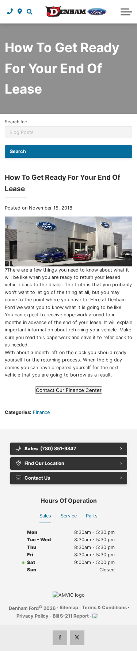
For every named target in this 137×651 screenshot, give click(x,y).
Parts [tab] (92, 516)
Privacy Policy (32, 616)
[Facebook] (60, 637)
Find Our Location (44, 463)
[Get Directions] (19, 12)
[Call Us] (10, 12)
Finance (41, 412)
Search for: (16, 121)
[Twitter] (77, 637)
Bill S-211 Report (71, 616)
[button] (29, 12)
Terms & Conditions (104, 607)
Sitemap (69, 607)
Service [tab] (69, 516)
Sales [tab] (45, 516)
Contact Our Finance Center (69, 390)
